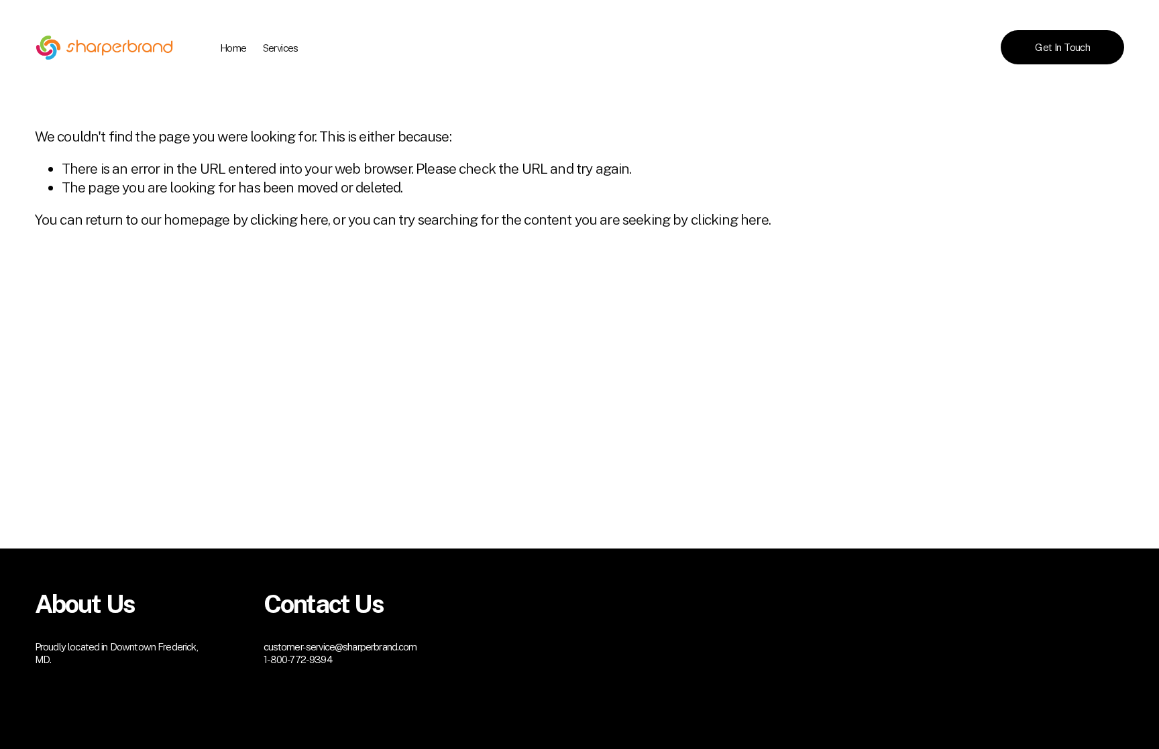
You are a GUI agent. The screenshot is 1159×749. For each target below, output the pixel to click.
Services (280, 48)
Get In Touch (1062, 47)
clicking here (289, 219)
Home (233, 48)
